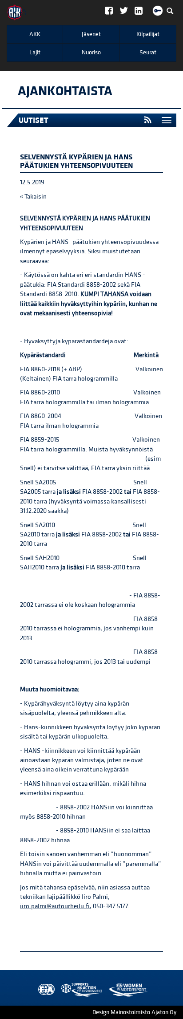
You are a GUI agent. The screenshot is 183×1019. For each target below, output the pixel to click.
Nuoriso (91, 53)
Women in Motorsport (79, 990)
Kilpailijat (147, 34)
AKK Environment (62, 990)
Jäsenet (91, 34)
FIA (44, 990)
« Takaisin (33, 196)
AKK (34, 34)
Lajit (34, 53)
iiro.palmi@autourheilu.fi (55, 906)
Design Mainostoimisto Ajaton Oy (134, 1012)
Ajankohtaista (65, 91)
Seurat (147, 53)
